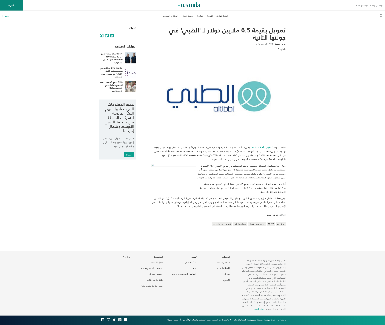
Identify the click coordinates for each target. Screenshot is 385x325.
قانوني (226, 280)
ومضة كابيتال (187, 16)
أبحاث (194, 268)
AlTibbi (280, 224)
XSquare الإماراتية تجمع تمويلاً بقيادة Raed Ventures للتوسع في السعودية (112, 58)
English (6, 16)
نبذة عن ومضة (376, 5)
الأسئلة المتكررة (223, 268)
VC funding (240, 224)
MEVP (271, 224)
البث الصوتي (191, 262)
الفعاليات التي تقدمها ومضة (184, 274)
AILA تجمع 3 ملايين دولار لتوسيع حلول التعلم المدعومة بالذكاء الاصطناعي (111, 86)
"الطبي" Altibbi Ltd (262, 147)
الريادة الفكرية (222, 16)
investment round (222, 224)
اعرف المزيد (259, 309)
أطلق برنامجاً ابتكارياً (155, 280)
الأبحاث (210, 16)
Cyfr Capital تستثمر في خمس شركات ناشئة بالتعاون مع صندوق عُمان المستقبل (111, 72)
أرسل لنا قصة (157, 262)
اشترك (11, 5)
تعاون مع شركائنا (156, 274)
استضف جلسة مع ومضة (152, 268)
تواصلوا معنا (362, 5)
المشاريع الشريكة (170, 16)
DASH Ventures (257, 224)
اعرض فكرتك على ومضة (152, 286)
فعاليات (200, 16)
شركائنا (227, 274)
